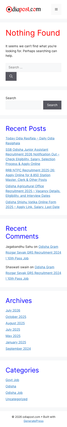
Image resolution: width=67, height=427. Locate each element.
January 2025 (16, 342)
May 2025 (13, 336)
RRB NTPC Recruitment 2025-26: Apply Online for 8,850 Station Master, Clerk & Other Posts (30, 175)
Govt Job (12, 380)
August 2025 (15, 323)
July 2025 (13, 329)
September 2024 (18, 349)
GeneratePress (34, 421)
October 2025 (16, 317)
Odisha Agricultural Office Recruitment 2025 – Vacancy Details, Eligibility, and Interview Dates (33, 191)
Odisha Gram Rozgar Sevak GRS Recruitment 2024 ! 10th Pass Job (33, 252)
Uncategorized (17, 399)
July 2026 (13, 310)
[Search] (11, 76)
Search (11, 98)
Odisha (11, 386)
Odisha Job (14, 393)
